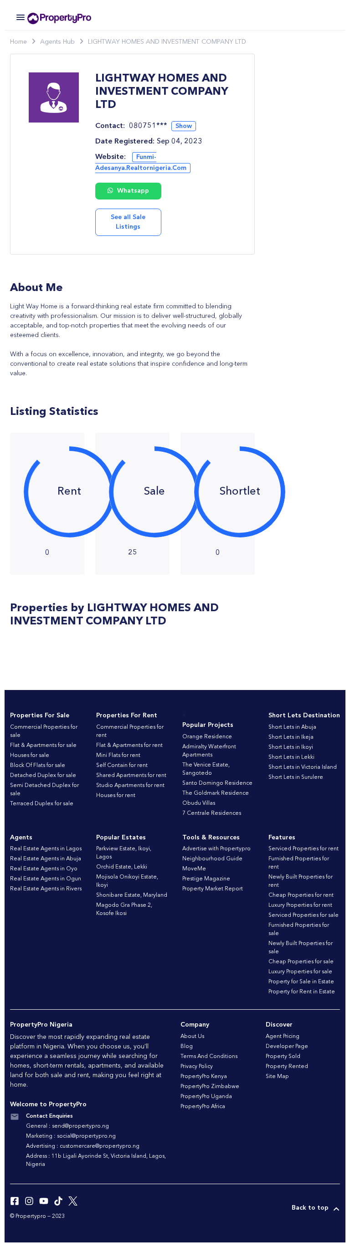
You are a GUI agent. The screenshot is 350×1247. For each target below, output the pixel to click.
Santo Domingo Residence (217, 783)
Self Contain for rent (122, 765)
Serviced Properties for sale (303, 915)
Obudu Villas (198, 803)
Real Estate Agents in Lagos (46, 849)
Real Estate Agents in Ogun (45, 879)
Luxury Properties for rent (300, 905)
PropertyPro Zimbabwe (209, 1086)
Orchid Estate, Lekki (121, 867)
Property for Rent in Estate (301, 992)
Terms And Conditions (208, 1056)
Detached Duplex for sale (43, 775)
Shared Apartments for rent (131, 775)
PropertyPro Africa (202, 1106)
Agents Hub (57, 42)
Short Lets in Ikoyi (290, 747)
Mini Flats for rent (118, 755)
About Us (192, 1036)
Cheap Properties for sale (301, 962)
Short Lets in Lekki (291, 757)
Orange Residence (207, 737)
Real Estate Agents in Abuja (45, 859)
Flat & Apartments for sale (43, 745)
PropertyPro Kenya (203, 1076)
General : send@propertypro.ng (67, 1126)
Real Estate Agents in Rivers (46, 889)
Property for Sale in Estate (301, 982)
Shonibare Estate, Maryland (131, 895)
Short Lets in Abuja (292, 727)
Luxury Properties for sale (300, 972)
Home (18, 42)
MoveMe (194, 869)
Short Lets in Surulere (295, 777)
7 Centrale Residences (211, 813)
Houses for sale (29, 755)
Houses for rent (115, 795)
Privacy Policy (196, 1066)
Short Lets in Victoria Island (302, 767)
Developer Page (287, 1046)
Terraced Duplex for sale (41, 804)
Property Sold (283, 1056)
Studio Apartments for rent (130, 785)
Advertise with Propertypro (216, 849)
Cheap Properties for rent (301, 895)
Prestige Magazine (206, 879)
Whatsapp (132, 191)
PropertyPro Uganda (206, 1096)
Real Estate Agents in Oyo (43, 869)
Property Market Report (212, 889)
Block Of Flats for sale (37, 765)
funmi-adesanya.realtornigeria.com (140, 162)
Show (183, 126)
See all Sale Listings (128, 222)
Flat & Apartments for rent (129, 745)
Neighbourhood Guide (212, 859)
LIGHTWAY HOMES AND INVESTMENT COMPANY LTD (167, 42)
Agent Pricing (282, 1036)
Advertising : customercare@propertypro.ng (82, 1146)
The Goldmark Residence (215, 793)
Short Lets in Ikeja (291, 737)
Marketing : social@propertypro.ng (71, 1136)
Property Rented (287, 1066)
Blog (186, 1046)
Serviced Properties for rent (303, 849)
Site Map (277, 1076)
